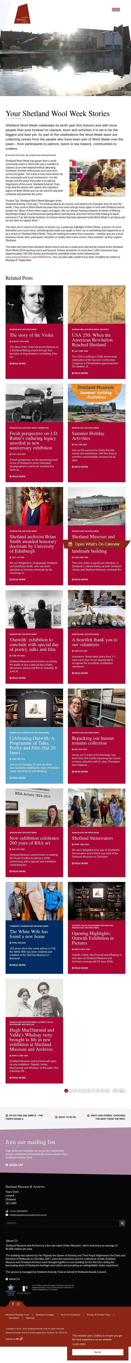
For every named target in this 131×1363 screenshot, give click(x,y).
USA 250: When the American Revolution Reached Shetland (92, 340)
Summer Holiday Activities (88, 435)
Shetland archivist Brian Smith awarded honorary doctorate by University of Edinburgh (33, 543)
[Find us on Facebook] (10, 1304)
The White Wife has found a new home (29, 933)
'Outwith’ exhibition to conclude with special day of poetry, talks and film (34, 644)
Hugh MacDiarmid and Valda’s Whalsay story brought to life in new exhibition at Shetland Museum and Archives (32, 1039)
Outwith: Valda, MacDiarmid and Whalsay (92, 925)
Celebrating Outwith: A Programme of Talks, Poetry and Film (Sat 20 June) (32, 745)
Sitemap (30, 1318)
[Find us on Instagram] (21, 1304)
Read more (19, 363)
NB (17, 1339)
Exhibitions (43, 428)
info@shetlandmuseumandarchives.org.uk (28, 1215)
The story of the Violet (31, 335)
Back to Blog (67, 1117)
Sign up (16, 1165)
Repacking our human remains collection (93, 740)
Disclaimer (14, 1318)
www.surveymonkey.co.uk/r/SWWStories (28, 257)
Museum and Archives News (42, 155)
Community (15, 926)
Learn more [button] (79, 1344)
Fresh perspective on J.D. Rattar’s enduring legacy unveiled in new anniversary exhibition (34, 440)
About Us (14, 1279)
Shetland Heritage (45, 1314)
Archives (104, 329)
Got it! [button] (97, 1352)
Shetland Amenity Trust (50, 1272)
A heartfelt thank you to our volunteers (94, 641)
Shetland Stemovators (92, 838)
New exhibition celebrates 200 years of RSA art (34, 840)
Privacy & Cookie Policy (99, 1314)
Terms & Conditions (70, 1314)
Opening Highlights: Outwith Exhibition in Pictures (93, 938)
